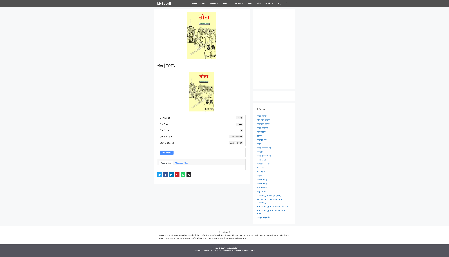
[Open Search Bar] (287, 3)
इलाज (225, 3)
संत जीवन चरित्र (263, 124)
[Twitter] (159, 174)
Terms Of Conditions (222, 251)
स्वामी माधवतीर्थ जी (264, 156)
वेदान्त (259, 144)
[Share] (188, 174)
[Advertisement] (273, 49)
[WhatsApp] (183, 174)
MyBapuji (164, 3)
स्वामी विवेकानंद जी (264, 148)
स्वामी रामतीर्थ (262, 160)
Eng (279, 3)
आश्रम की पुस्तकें (263, 217)
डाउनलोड (213, 3)
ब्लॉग (203, 3)
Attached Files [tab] (181, 163)
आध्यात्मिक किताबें (263, 164)
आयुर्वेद (259, 176)
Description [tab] (166, 163)
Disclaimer (236, 251)
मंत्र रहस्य (261, 172)
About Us (197, 251)
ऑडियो (250, 3)
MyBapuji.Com (233, 248)
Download (167, 152)
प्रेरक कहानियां (262, 128)
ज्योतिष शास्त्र (262, 180)
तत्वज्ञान (260, 152)
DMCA (252, 251)
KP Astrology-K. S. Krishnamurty (272, 206)
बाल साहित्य (261, 132)
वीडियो (259, 3)
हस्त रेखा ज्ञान (262, 187)
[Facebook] (165, 174)
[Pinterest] (177, 174)
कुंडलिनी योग (261, 140)
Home (194, 3)
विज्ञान (259, 136)
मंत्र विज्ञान (261, 168)
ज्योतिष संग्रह (262, 183)
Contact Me (207, 251)
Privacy (245, 251)
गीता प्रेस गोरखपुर (263, 120)
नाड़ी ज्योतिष (261, 191)
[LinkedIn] (171, 174)
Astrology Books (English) (269, 195)
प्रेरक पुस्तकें (261, 116)
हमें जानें (268, 3)
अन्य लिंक (238, 3)
